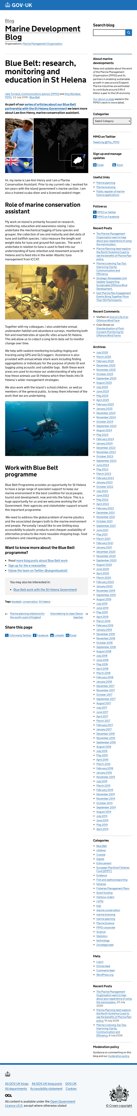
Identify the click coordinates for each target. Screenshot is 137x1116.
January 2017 (104, 729)
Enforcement (103, 863)
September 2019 (106, 595)
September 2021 (106, 525)
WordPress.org (104, 974)
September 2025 (106, 378)
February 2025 (105, 404)
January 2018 (104, 681)
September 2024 (106, 426)
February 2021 (104, 543)
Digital (100, 858)
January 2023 (104, 482)
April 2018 (102, 668)
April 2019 (102, 616)
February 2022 (105, 508)
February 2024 (105, 439)
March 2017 (103, 720)
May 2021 (102, 534)
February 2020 (105, 582)
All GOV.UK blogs (17, 1084)
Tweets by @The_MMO (106, 142)
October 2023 (104, 456)
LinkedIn (59, 635)
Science (101, 931)
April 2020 (102, 573)
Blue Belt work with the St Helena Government (45, 590)
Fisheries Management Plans (112, 888)
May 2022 (102, 499)
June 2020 (102, 569)
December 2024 (105, 413)
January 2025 (104, 408)
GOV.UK (71, 1084)
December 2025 (105, 365)
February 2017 (104, 725)
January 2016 (104, 772)
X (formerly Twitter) (20, 635)
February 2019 (104, 625)
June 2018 (102, 660)
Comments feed (105, 970)
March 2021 (103, 538)
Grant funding (104, 892)
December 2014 (105, 794)
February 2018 (104, 677)
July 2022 (102, 491)
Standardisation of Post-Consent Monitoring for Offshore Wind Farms (110, 332)
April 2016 (102, 759)
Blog (9, 20)
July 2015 (101, 781)
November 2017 (105, 690)
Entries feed (103, 966)
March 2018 (103, 673)
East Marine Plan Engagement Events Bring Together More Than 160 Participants (113, 296)
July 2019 (101, 603)
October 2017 (104, 694)
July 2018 (101, 655)
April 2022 (102, 504)
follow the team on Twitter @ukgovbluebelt (38, 570)
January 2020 (104, 586)
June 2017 (102, 712)
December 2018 (105, 634)
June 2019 (102, 607)
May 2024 (102, 434)
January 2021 (104, 547)
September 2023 (106, 460)
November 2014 (105, 798)
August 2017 (103, 703)
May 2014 (102, 824)
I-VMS (99, 901)
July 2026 (102, 352)
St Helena (44, 601)
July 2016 (101, 751)
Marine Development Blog (43, 33)
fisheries (101, 884)
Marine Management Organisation (42, 43)
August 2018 (103, 651)
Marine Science (105, 923)
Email (73, 635)
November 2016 (105, 738)
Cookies (71, 1089)
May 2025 (102, 395)
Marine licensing (105, 187)
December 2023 (105, 447)
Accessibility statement (46, 1089)
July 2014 (101, 816)
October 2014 (104, 803)
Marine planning (105, 182)
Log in (99, 961)
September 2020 (106, 560)
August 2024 (104, 430)
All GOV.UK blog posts (47, 1084)
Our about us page (103, 99)
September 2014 (106, 807)
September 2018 (106, 647)
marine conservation (108, 910)
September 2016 (106, 742)
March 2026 (103, 356)
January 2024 (104, 443)
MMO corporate (105, 927)
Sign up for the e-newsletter (27, 565)
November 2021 (105, 516)
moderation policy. (119, 1056)
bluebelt (16, 601)
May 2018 (102, 664)
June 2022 (102, 495)
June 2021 (102, 530)
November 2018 (105, 638)
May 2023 (102, 469)
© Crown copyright (119, 1106)
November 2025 (106, 369)
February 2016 (104, 768)
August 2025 (104, 382)
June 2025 (102, 391)
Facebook (42, 635)
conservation (30, 601)
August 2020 (104, 564)
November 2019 (105, 590)
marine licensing (105, 914)
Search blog (103, 25)
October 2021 (104, 521)
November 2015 (105, 776)
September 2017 (105, 698)
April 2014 (102, 829)
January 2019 (104, 629)
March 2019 (103, 621)
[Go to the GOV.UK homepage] (18, 5)
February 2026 (105, 361)
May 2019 (102, 612)
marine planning (105, 918)
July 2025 (102, 387)
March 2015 (103, 785)
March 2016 (103, 764)
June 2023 (102, 465)
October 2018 (104, 642)
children (101, 850)
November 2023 (106, 452)
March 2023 (103, 473)
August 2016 (103, 746)
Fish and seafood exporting (111, 879)
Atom (120, 165)
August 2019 (103, 599)
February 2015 (104, 789)
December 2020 (105, 551)
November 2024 (106, 417)
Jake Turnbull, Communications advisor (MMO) (32, 93)
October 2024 (104, 421)
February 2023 (105, 478)
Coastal (100, 854)
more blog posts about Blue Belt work (42, 560)
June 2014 (102, 820)
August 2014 (103, 811)
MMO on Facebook (108, 216)
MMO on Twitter (106, 212)
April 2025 (102, 400)
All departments (16, 1089)
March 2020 (103, 577)
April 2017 (102, 716)
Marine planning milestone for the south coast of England (27, 615)
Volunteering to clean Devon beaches (66, 615)
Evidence (101, 875)
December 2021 (105, 512)
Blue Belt (34, 97)
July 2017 (101, 707)
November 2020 (106, 556)
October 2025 (104, 374)
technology (102, 940)
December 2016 (105, 733)
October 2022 (104, 486)
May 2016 (102, 755)
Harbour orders (105, 897)
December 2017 (105, 685)
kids (98, 905)
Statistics (101, 936)
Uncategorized (104, 944)
